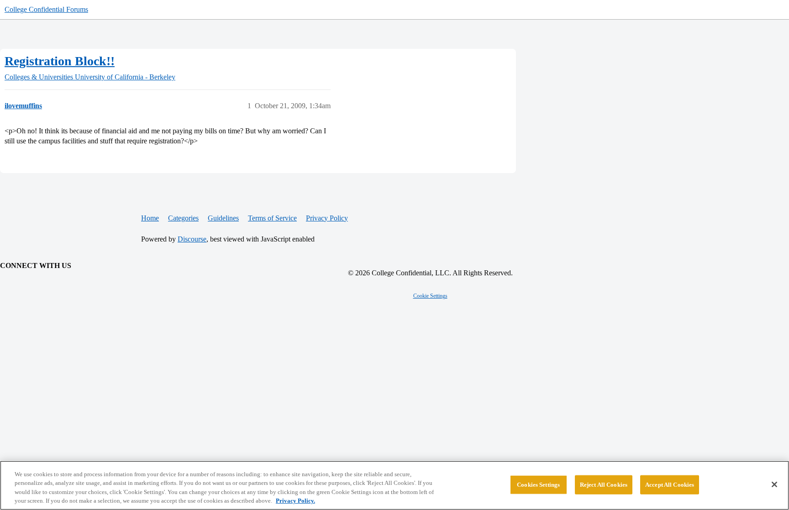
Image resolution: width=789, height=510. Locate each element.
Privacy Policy (327, 218)
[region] (394, 485)
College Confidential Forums (46, 9)
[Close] (774, 484)
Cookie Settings (430, 296)
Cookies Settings (538, 484)
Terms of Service (272, 218)
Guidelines (223, 218)
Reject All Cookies (603, 484)
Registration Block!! (60, 61)
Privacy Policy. (295, 500)
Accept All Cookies (669, 484)
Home (150, 218)
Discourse (192, 239)
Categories (183, 218)
